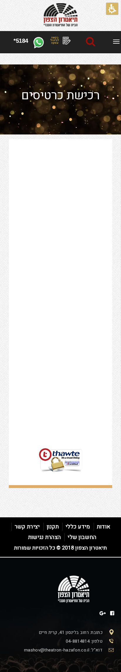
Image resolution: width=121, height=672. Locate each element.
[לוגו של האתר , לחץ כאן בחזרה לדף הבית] (60, 14)
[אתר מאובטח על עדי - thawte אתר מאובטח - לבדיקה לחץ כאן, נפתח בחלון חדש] (60, 446)
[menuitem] (116, 41)
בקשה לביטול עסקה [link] (55, 40)
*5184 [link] (21, 40)
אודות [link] (103, 527)
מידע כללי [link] (77, 527)
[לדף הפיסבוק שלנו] (112, 613)
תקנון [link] (53, 527)
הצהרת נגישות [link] (44, 537)
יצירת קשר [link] (27, 527)
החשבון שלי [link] (82, 537)
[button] (112, 9)
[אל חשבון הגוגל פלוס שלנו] (103, 613)
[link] (116, 41)
